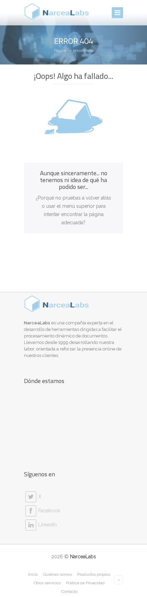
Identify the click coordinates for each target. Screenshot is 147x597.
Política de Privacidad (85, 583)
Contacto (69, 591)
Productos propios (93, 574)
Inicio (33, 574)
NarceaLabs (83, 556)
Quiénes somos (57, 574)
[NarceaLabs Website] (57, 12)
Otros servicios (47, 583)
